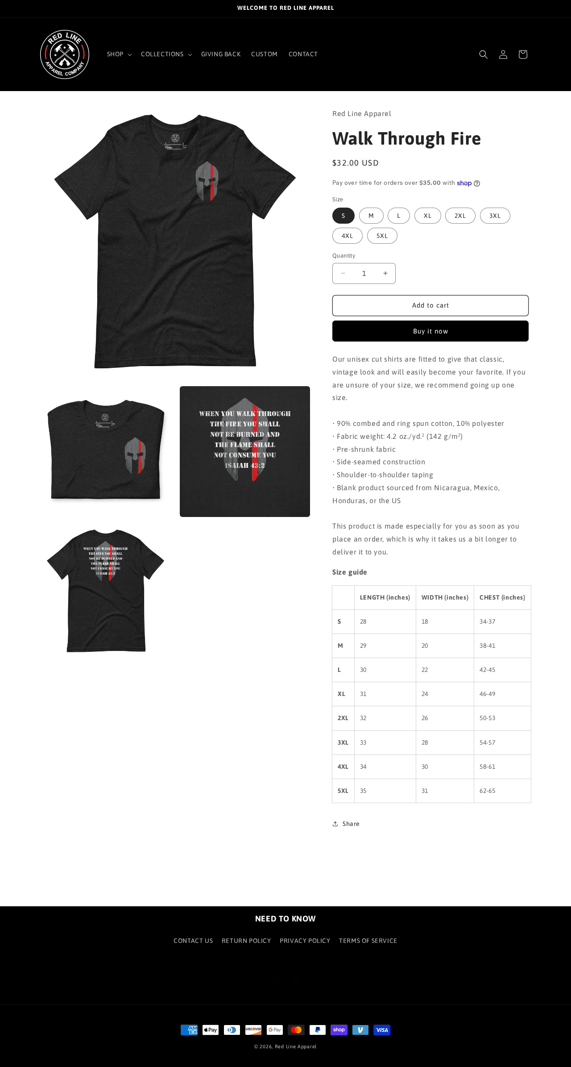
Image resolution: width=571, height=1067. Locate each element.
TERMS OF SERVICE (368, 940)
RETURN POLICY (246, 940)
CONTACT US (193, 940)
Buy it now (430, 331)
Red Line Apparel (296, 1046)
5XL (382, 235)
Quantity (343, 255)
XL (428, 215)
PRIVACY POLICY (305, 940)
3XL (495, 215)
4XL (347, 235)
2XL (460, 215)
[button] (119, 54)
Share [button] (351, 823)
